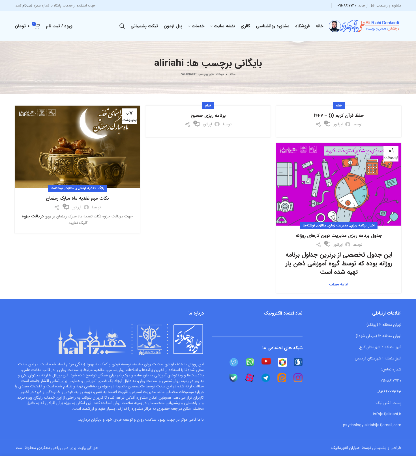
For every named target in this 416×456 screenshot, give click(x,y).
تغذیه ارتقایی (86, 188)
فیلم (339, 105)
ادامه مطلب (338, 284)
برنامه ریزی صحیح (208, 116)
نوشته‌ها (57, 188)
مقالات (69, 188)
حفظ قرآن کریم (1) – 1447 (339, 116)
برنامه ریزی (358, 225)
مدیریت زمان (338, 225)
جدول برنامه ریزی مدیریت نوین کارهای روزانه (339, 236)
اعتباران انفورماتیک (346, 448)
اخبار (371, 225)
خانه (232, 74)
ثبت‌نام (27, 5)
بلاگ (101, 188)
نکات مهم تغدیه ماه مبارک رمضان (77, 198)
